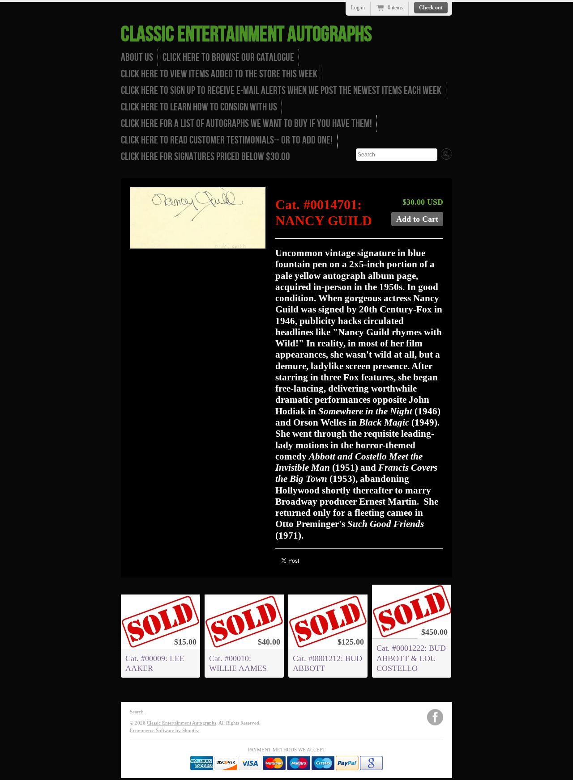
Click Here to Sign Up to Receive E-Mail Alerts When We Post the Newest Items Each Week (281, 90)
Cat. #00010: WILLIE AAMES (238, 663)
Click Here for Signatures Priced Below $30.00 (205, 156)
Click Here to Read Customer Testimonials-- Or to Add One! (227, 140)
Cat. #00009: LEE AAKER (154, 663)
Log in (358, 7)
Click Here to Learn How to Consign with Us (199, 107)
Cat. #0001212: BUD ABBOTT (327, 663)
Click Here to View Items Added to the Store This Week (219, 73)
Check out (431, 7)
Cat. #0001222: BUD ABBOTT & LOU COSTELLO (411, 658)
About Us (137, 57)
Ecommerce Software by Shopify (164, 730)
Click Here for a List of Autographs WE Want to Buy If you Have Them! (246, 123)
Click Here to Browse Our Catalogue (228, 57)
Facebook (435, 717)
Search (137, 711)
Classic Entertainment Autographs (246, 34)
